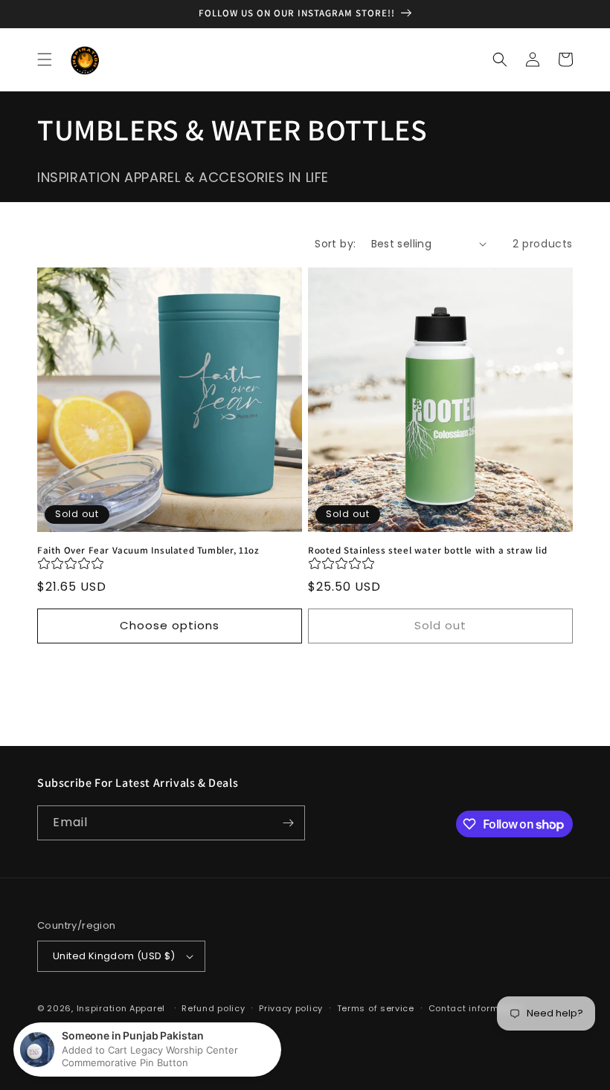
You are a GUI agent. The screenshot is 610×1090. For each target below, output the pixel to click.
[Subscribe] (288, 822)
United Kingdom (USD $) (114, 956)
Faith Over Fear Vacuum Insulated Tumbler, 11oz (148, 551)
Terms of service (375, 1008)
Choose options (169, 625)
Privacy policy (291, 1008)
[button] (44, 59)
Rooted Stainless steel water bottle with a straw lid (427, 551)
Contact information (475, 1008)
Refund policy (213, 1008)
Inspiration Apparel (121, 1008)
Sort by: (335, 243)
